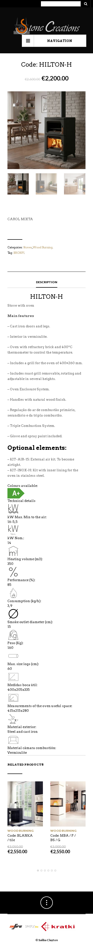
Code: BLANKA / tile (20, 838)
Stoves (27, 247)
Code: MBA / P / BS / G (63, 838)
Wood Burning (43, 247)
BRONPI (18, 253)
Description (46, 282)
